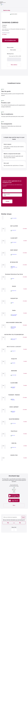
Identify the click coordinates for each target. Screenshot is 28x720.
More (14, 505)
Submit (7, 201)
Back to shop (6, 10)
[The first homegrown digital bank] (7, 5)
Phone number (7, 194)
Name (5, 189)
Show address (14, 64)
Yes (8, 522)
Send (23, 517)
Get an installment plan (10, 40)
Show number (13, 49)
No (20, 522)
